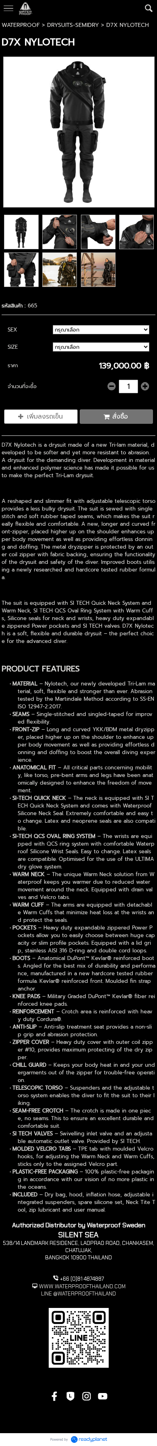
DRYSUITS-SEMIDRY (73, 25)
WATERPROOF (21, 25)
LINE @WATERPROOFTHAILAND (78, 1293)
